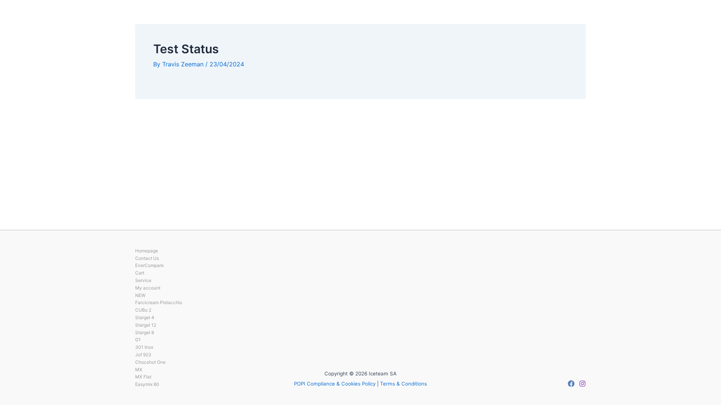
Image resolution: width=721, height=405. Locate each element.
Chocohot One (150, 362)
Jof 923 (143, 354)
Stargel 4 (144, 317)
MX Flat (143, 377)
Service (143, 280)
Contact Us (147, 258)
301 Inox (144, 347)
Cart (139, 273)
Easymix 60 (147, 384)
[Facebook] (571, 383)
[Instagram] (582, 383)
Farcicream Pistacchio (158, 302)
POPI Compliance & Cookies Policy (335, 384)
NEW (140, 295)
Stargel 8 (144, 332)
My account (147, 288)
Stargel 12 (145, 325)
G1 (138, 339)
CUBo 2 (143, 310)
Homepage (146, 251)
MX (138, 369)
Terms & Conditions (403, 384)
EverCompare (149, 265)
